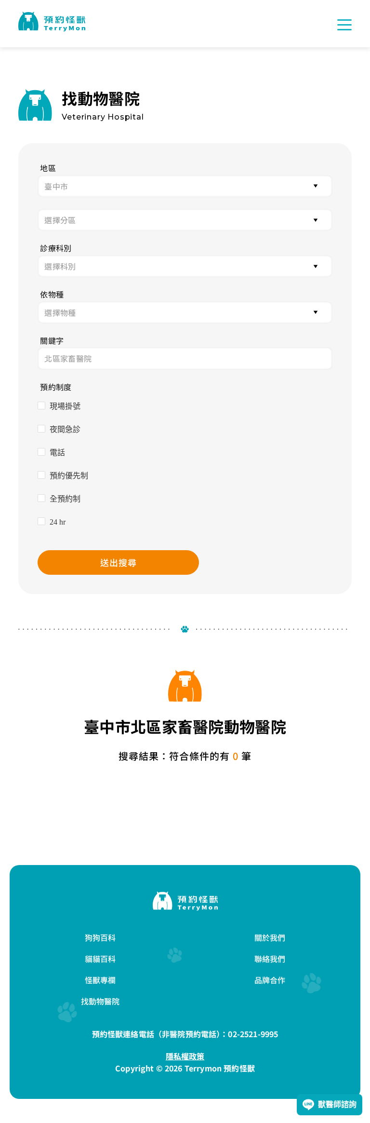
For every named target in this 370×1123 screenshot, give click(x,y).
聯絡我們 (270, 958)
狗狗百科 (100, 937)
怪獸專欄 (100, 980)
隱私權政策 (185, 1056)
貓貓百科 (100, 958)
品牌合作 (270, 980)
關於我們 (270, 937)
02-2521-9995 (253, 1034)
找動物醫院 (100, 1001)
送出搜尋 (118, 562)
